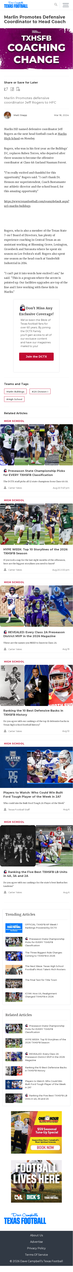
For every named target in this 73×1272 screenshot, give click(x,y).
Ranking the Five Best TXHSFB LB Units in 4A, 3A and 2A (46, 1097)
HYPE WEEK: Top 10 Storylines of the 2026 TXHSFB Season (45, 1041)
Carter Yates (15, 488)
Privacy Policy (36, 1248)
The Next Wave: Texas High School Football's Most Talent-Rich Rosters (45, 968)
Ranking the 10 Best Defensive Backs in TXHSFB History (46, 1069)
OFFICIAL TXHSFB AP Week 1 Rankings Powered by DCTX (41, 926)
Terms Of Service (36, 1254)
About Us (36, 1235)
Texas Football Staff (19, 809)
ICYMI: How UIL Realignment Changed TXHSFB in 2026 (41, 995)
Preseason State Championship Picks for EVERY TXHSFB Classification (45, 942)
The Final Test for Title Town (41, 980)
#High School (14, 399)
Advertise (36, 1241)
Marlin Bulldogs (15, 391)
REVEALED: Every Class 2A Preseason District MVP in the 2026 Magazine (45, 1057)
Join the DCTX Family (36, 358)
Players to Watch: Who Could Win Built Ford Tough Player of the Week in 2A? (45, 1084)
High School (14, 421)
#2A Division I (40, 391)
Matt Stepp (20, 115)
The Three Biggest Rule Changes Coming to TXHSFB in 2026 (43, 954)
